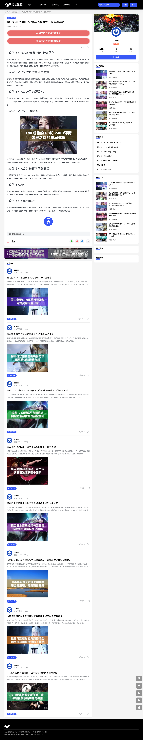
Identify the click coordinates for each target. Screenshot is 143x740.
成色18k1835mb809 (104, 169)
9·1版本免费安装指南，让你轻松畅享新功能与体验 (32, 672)
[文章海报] (13, 241)
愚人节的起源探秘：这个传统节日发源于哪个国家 (31, 447)
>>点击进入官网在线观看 (48, 41)
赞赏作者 (116, 57)
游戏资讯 (43, 5)
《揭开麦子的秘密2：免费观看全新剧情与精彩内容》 (122, 103)
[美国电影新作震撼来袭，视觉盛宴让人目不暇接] (100, 127)
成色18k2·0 (101, 165)
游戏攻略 (55, 5)
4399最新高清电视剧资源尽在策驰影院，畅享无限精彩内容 (121, 93)
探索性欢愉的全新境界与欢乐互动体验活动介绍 (30, 334)
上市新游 (66, 5)
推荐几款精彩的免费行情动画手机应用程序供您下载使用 (35, 616)
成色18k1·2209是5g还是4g (106, 152)
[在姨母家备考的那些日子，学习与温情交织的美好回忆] (100, 116)
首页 (29, 5)
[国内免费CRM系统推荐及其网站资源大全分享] (100, 75)
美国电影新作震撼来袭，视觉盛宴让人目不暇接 (121, 124)
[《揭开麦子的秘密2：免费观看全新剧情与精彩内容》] (100, 106)
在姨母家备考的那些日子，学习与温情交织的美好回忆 (121, 114)
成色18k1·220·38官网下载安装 (108, 160)
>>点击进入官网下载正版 (48, 33)
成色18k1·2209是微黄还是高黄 (107, 147)
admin (9, 27)
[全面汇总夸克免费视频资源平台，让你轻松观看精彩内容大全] (100, 86)
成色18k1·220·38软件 (104, 156)
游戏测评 (15, 12)
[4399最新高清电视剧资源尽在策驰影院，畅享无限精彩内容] (100, 96)
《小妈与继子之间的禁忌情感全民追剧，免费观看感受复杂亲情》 (39, 560)
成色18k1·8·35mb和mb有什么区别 (109, 143)
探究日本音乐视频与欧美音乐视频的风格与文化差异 (32, 503)
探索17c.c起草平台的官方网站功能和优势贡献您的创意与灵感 (37, 390)
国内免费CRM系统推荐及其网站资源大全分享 (29, 277)
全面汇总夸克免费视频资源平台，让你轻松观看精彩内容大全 (121, 83)
